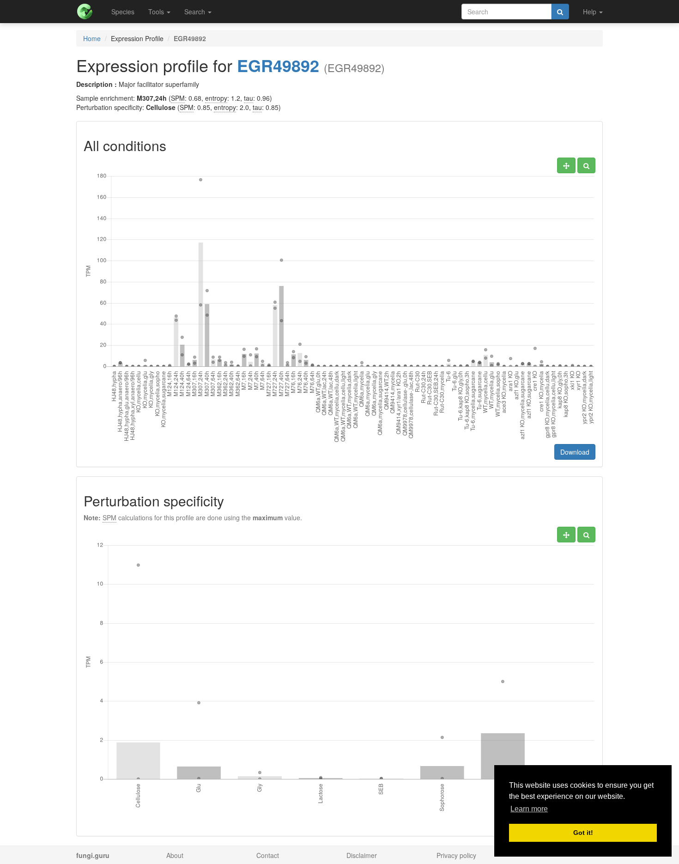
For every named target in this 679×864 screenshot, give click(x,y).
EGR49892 (278, 65)
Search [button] (195, 11)
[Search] (560, 11)
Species (122, 11)
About (174, 855)
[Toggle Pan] (566, 165)
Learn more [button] (529, 809)
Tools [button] (157, 11)
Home (92, 38)
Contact (267, 855)
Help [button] (590, 11)
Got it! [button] (583, 832)
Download (574, 451)
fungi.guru (92, 855)
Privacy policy (456, 855)
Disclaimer (361, 855)
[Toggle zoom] (586, 165)
